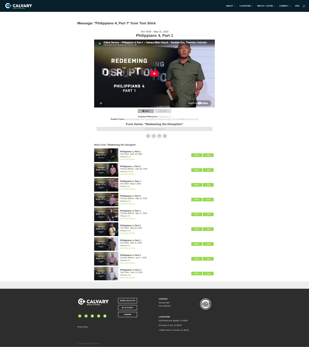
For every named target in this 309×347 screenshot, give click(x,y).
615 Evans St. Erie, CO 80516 (170, 325)
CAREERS (127, 314)
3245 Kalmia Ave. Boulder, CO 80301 (173, 320)
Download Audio (191, 119)
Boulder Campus (132, 119)
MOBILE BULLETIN (127, 301)
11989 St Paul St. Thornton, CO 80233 (174, 330)
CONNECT (283, 6)
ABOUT (229, 6)
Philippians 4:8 (164, 117)
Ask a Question (165, 306)
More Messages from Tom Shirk (167, 119)
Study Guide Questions (155, 129)
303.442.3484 (164, 303)
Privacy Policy (82, 327)
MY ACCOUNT (127, 308)
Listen (164, 111)
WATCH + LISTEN (265, 6)
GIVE (297, 6)
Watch (146, 111)
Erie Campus (146, 119)
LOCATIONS (245, 6)
